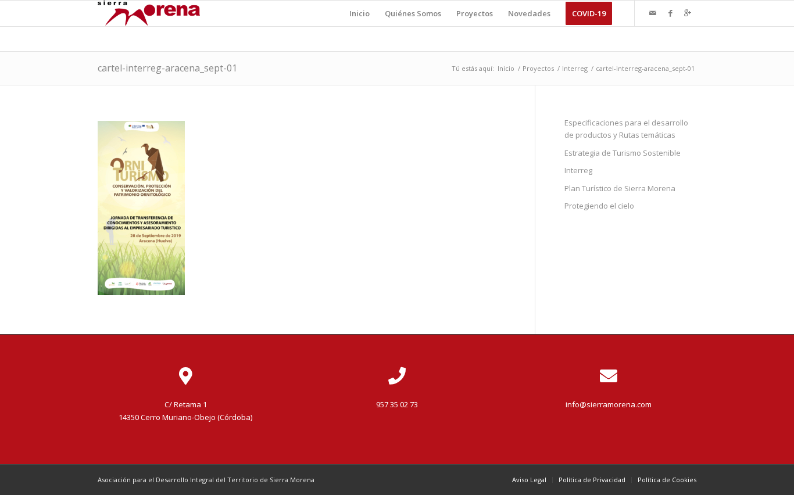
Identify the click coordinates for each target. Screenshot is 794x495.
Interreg (575, 68)
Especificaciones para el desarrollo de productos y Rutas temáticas (626, 128)
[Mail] (652, 12)
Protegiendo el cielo (599, 205)
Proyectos (538, 68)
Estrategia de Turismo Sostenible (622, 153)
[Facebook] (670, 12)
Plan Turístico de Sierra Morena (619, 188)
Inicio (506, 68)
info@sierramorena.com (609, 404)
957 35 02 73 (397, 404)
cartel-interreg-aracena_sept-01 (167, 68)
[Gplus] (687, 12)
